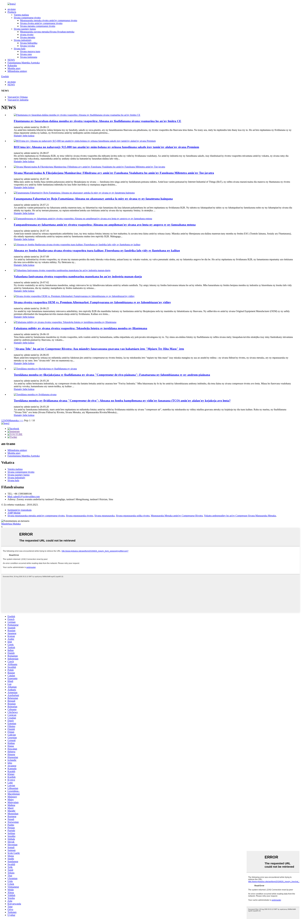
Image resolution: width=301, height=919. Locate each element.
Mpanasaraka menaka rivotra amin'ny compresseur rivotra (48, 20)
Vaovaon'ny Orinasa (18, 97)
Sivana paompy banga (25, 29)
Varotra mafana (21, 14)
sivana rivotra (26, 34)
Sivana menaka (27, 37)
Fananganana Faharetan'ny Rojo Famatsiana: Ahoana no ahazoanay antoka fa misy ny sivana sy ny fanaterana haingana (93, 198)
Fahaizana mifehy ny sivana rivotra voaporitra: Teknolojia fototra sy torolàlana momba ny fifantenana (80, 328)
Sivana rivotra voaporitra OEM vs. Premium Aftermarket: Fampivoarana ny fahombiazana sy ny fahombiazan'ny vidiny (92, 302)
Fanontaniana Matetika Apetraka (24, 62)
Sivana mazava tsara (30, 51)
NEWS (11, 60)
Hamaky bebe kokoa (24, 135)
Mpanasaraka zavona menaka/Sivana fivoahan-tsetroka (47, 31)
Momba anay (14, 68)
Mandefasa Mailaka (11, 523)
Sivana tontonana (28, 57)
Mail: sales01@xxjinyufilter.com (24, 496)
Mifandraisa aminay (17, 71)
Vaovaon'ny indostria (18, 99)
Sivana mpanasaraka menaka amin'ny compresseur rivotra (36, 515)
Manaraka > (15, 420)
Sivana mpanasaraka (104, 515)
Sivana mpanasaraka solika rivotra (133, 515)
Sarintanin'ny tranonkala (20, 510)
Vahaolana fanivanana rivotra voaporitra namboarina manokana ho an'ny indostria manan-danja (78, 276)
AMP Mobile (14, 512)
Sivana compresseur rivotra (27, 17)
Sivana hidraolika (28, 43)
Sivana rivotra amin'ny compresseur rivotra (41, 23)
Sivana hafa (19, 48)
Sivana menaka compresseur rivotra (37, 26)
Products (12, 12)
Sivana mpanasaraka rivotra (79, 515)
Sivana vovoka (27, 45)
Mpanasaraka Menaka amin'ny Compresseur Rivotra (177, 515)
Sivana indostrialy (23, 40)
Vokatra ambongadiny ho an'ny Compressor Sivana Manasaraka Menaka (240, 515)
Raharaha (12, 65)
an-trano (12, 9)
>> (22, 420)
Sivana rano (26, 54)
